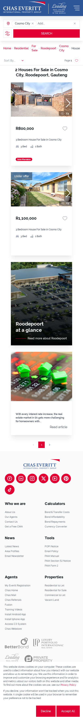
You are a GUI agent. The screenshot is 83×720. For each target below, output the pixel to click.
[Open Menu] (76, 8)
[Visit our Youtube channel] (55, 478)
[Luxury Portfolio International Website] (48, 643)
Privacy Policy (68, 685)
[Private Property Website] (38, 659)
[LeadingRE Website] (12, 659)
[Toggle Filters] (7, 33)
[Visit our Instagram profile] (32, 478)
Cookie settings (20, 711)
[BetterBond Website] (16, 643)
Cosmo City (63, 48)
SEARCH (46, 33)
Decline (46, 711)
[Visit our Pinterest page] (66, 478)
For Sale (34, 48)
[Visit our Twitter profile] (43, 478)
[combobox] (53, 23)
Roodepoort (48, 48)
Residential (21, 48)
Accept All (68, 711)
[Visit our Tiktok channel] (10, 489)
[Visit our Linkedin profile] (21, 478)
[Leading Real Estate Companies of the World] (59, 8)
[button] (32, 23)
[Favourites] (64, 128)
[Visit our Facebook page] (10, 478)
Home (7, 48)
